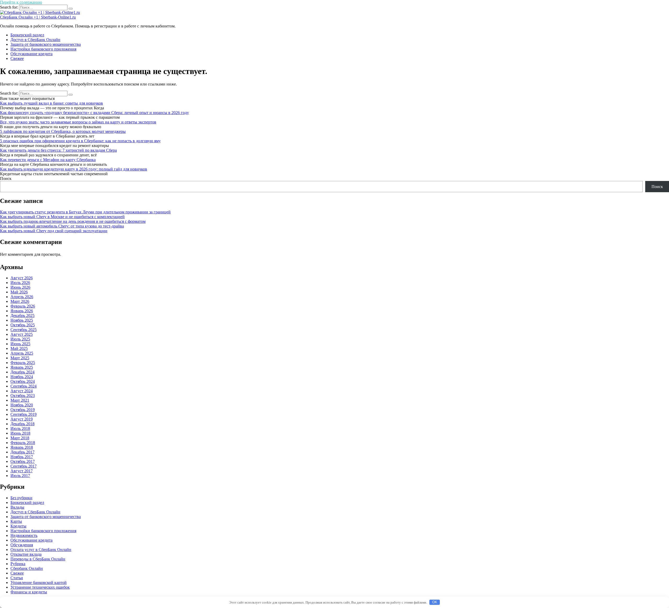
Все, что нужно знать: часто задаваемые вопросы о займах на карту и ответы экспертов (78, 122)
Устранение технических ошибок (40, 587)
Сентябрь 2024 (23, 386)
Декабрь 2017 (22, 452)
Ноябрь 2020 (21, 405)
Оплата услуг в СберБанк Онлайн (40, 549)
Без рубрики (21, 498)
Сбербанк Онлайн (26, 568)
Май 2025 (19, 348)
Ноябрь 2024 (21, 376)
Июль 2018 (20, 428)
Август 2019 (21, 419)
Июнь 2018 (20, 433)
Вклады (17, 507)
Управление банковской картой (38, 582)
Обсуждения (21, 545)
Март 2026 (19, 301)
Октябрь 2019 (22, 409)
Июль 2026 (20, 282)
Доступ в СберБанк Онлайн (35, 39)
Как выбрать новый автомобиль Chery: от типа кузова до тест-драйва (62, 226)
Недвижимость (23, 535)
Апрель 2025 (21, 353)
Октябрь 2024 (22, 381)
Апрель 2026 (21, 296)
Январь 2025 (21, 367)
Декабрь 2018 (22, 424)
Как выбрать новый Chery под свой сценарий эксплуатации (53, 231)
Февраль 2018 (22, 442)
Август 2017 (21, 471)
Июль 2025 (20, 339)
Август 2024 (21, 391)
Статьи (16, 578)
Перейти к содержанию (21, 2)
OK (434, 602)
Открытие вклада (26, 554)
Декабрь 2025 (22, 315)
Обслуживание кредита (31, 54)
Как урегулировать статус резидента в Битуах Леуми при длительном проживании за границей (85, 212)
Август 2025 (21, 334)
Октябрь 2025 (22, 325)
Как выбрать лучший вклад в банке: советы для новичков (51, 103)
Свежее (17, 58)
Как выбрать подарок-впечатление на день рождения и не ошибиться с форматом (73, 221)
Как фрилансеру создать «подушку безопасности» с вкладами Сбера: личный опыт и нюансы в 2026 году (94, 112)
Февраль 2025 (22, 362)
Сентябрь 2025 (23, 329)
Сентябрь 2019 (23, 414)
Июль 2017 (20, 475)
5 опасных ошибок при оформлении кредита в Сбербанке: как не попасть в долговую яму (80, 141)
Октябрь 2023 (22, 395)
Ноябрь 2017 (21, 456)
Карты (16, 521)
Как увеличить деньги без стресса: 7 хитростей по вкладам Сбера (58, 150)
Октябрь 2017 (22, 461)
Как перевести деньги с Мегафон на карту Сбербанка (48, 159)
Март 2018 (19, 438)
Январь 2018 (21, 447)
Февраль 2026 (22, 306)
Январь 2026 (21, 311)
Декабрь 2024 (22, 372)
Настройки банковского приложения (43, 49)
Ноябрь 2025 (21, 320)
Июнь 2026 (20, 287)
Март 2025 (19, 358)
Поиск (5, 178)
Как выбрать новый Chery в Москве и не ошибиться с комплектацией (62, 216)
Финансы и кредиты (28, 592)
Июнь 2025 (20, 344)
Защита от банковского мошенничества (45, 44)
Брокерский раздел (27, 35)
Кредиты (18, 526)
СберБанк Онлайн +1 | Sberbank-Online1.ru (38, 17)
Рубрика (17, 563)
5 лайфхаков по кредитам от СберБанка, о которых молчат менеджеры (63, 131)
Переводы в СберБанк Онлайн (37, 559)
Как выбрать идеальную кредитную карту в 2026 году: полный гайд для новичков (73, 169)
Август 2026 (21, 278)
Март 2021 (19, 400)
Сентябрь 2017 (23, 466)
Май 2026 (19, 292)
